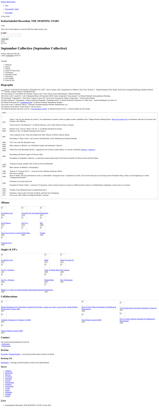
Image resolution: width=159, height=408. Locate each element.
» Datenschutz (6, 346)
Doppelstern (44, 213)
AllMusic (8, 371)
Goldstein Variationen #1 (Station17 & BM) (16, 320)
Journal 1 (84, 150)
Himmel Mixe (49, 280)
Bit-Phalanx (5, 363)
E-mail (4, 33)
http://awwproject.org (119, 119)
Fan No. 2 (24, 223)
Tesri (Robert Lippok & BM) (91, 320)
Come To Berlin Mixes (52, 270)
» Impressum (5, 344)
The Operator (64, 270)
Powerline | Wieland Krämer (10, 354)
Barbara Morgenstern (8, 2)
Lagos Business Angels (39, 109)
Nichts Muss (25, 233)
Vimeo (7, 390)
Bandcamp (9, 373)
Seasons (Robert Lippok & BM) (12, 331)
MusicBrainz (9, 382)
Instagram (8, 379)
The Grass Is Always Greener (11, 233)
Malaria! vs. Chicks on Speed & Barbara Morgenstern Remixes (22, 290)
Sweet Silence (6, 223)
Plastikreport (48, 290)
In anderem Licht (7, 213)
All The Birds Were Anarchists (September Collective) (138, 308)
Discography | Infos (12, 9)
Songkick (8, 384)
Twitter (7, 388)
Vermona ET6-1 (6, 243)
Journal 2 (91, 150)
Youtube (8, 394)
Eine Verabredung (66, 280)
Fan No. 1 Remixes (7, 280)
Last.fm (7, 380)
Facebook (8, 377)
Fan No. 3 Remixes (7, 270)
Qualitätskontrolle (26, 102)
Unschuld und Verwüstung (30, 213)
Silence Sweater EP (67, 260)
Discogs (8, 375)
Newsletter (9, 13)
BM (41, 223)
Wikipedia (8, 392)
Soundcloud (9, 386)
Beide (46, 260)
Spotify (7, 396)
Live (6, 5)
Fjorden (42, 233)
